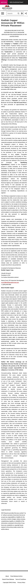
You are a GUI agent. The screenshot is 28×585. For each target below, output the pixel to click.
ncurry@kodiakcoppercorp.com (10, 282)
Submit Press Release (8, 579)
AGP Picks (4, 2)
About (7, 576)
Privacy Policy (21, 582)
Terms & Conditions (20, 579)
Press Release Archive (16, 576)
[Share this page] (26, 13)
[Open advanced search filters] (22, 13)
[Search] (18, 13)
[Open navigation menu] (2, 13)
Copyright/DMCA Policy (9, 582)
